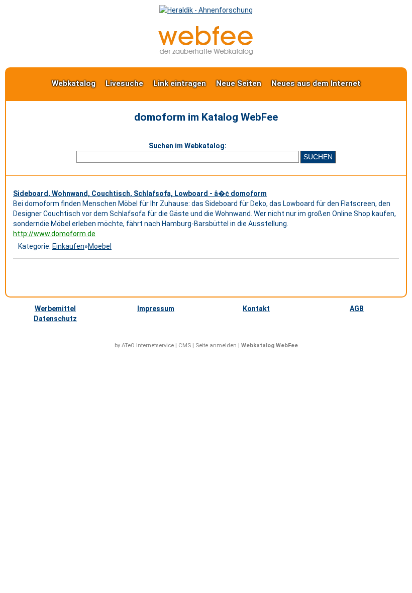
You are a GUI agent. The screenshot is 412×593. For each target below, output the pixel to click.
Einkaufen (68, 246)
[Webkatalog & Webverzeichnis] (206, 52)
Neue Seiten (238, 83)
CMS (184, 345)
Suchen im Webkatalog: (188, 146)
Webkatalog (73, 83)
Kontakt (256, 309)
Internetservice (155, 345)
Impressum (155, 309)
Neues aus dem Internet (316, 83)
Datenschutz (55, 319)
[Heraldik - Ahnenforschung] (206, 10)
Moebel (100, 246)
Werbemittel (55, 309)
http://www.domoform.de (54, 234)
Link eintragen (179, 83)
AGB (357, 309)
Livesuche (124, 83)
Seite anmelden (216, 345)
